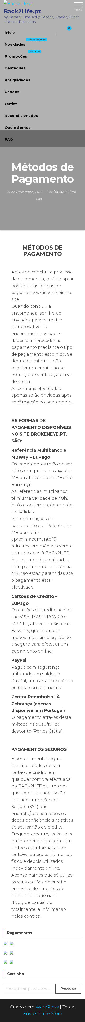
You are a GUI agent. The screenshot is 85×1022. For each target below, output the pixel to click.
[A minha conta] (61, 31)
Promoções (22, 54)
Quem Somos (18, 127)
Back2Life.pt (22, 11)
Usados (12, 92)
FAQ (9, 139)
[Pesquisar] (51, 31)
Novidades (25, 42)
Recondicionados (21, 115)
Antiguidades (17, 80)
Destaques (15, 68)
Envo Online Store (42, 1013)
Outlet (11, 103)
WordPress (47, 1007)
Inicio (10, 32)
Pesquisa (68, 988)
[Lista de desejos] (56, 31)
